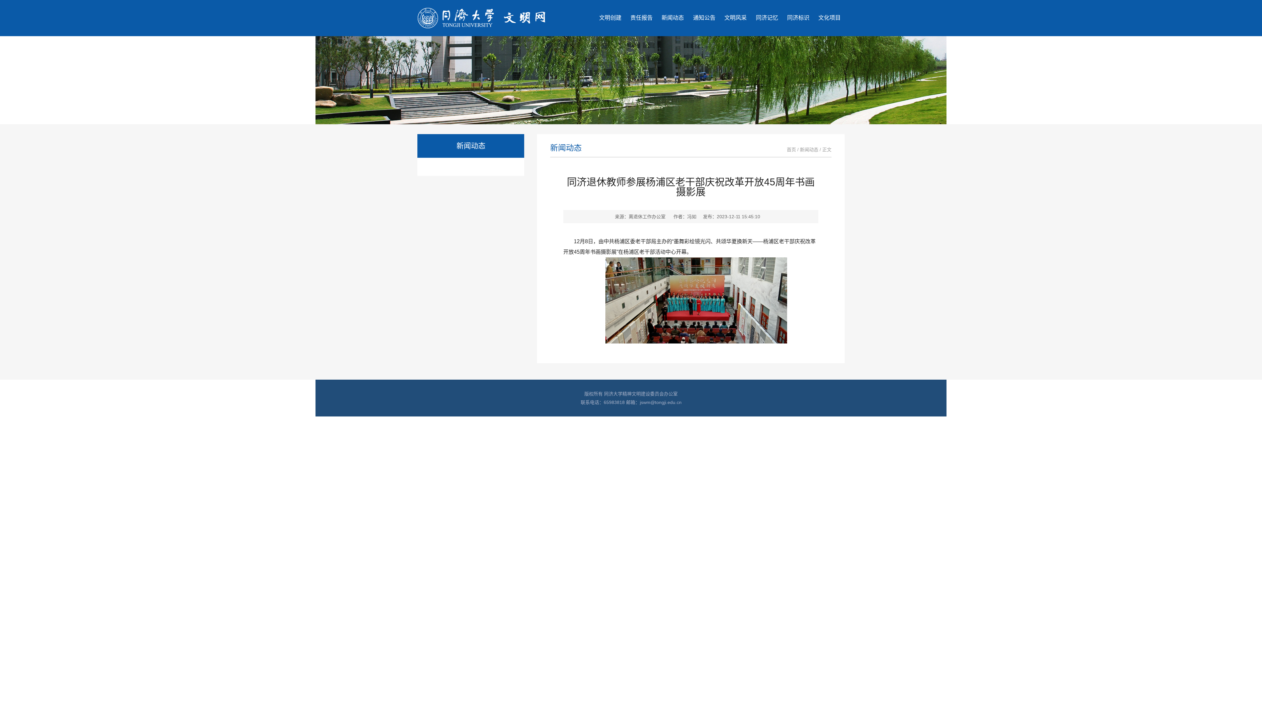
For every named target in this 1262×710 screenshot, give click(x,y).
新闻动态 (673, 18)
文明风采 (735, 18)
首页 (791, 149)
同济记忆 (767, 18)
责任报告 (641, 18)
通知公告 (704, 18)
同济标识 (798, 18)
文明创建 (610, 18)
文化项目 (829, 18)
